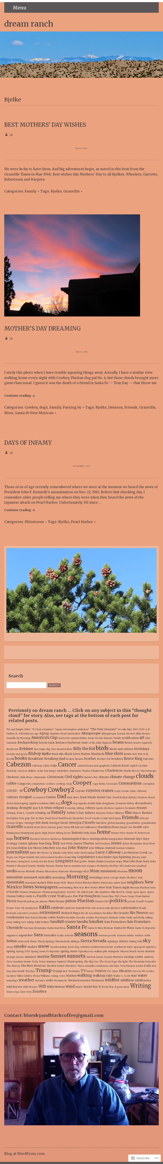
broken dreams (74, 759)
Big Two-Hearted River (59, 749)
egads (99, 808)
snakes (32, 947)
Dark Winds (88, 797)
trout (21, 971)
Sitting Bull (135, 941)
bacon (43, 742)
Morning (77, 876)
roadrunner (15, 917)
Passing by (72, 407)
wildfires (127, 980)
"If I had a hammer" (43, 729)
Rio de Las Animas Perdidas (97, 913)
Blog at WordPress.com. (24, 1153)
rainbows (70, 908)
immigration (99, 839)
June (33, 852)
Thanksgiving (75, 961)
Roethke (71, 917)
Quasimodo (31, 908)
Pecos (11, 901)
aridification (130, 738)
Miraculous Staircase (57, 871)
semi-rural (23, 941)
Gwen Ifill (68, 827)
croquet (25, 797)
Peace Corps (127, 896)
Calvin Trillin (50, 765)
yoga (16, 991)
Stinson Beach (128, 951)
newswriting (66, 887)
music (57, 882)
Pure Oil (19, 908)
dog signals (80, 803)
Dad (61, 796)
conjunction (38, 783)
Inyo (139, 839)
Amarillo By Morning (18, 738)
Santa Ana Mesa (56, 928)
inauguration (115, 839)
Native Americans (103, 882)
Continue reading (17, 395)
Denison (115, 407)
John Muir (61, 848)
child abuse (26, 777)
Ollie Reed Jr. (118, 892)
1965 (135, 729)
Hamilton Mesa (108, 827)
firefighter (12, 818)
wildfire (112, 980)
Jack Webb (67, 843)
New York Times (110, 887)
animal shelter (79, 738)
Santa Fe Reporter (145, 928)
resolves (34, 913)
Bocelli (10, 759)
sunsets (76, 956)
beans (118, 742)
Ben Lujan (39, 749)
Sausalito (50, 935)
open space (139, 892)
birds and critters (121, 749)
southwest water (123, 947)
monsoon (108, 871)
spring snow (68, 951)
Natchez (87, 882)
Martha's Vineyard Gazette (21, 866)
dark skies (73, 797)
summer (30, 957)
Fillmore (119, 813)
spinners (151, 947)
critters (12, 797)
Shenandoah (62, 941)
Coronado (112, 783)
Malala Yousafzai (105, 861)
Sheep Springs (46, 941)
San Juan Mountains (35, 928)
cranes (107, 790)
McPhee (114, 866)
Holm (93, 833)
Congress (24, 783)
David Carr (104, 797)
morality (45, 877)
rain (44, 906)
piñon (70, 901)
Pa (34, 896)
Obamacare (34, 892)
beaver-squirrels (142, 742)
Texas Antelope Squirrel (52, 961)
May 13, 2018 (81, 352)
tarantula (18, 961)
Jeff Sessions (102, 843)
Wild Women (30, 987)
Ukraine (125, 971)
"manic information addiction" (72, 729)
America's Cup (44, 737)
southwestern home (101, 947)
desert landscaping (17, 803)
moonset (30, 877)
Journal (110, 848)
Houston (35, 839)
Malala (91, 861)
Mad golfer (80, 861)
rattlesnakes (129, 908)
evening (40, 813)
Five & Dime (37, 818)
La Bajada (54, 852)
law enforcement (45, 857)
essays (141, 808)
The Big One (91, 961)
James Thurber (84, 843)
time (116, 966)
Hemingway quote (31, 833)
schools (69, 935)
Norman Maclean (140, 887)
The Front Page (108, 961)
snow (43, 946)
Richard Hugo (70, 913)
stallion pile (100, 951)
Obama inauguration (54, 892)
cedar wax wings (46, 770)
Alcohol (130, 733)
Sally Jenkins (42, 922)
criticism (141, 791)
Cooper (82, 782)
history (77, 833)
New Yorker (91, 887)
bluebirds (97, 754)
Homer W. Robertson (138, 833)
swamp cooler (133, 957)
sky (147, 940)
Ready (142, 908)
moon (135, 870)
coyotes (93, 790)
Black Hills (58, 754)
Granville (71, 191)
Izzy (56, 843)
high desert (48, 833)
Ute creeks (148, 971)
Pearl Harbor (82, 522)
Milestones (34, 522)
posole (131, 901)
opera (150, 892)
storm (140, 951)
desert (151, 797)
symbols (149, 957)
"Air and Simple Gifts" (18, 729)
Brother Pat (103, 759)
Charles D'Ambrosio (93, 770)
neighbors (135, 882)
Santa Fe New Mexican (34, 413)
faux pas (100, 813)
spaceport (139, 947)
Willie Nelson (56, 987)
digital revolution (39, 803)
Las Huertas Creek (135, 852)
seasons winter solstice (130, 935)
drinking (12, 808)
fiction (110, 813)
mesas (21, 871)
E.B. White (45, 808)
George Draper (15, 823)
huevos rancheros (51, 839)
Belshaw (26, 749)
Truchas (30, 971)
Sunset (58, 956)
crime (132, 791)
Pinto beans (56, 901)
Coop (69, 783)
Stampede (113, 951)
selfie (147, 935)
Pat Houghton (89, 896)
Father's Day (75, 813)
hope (9, 839)
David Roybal (119, 797)
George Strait (58, 823)
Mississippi (76, 871)
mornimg (58, 877)
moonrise (14, 877)
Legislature (86, 857)
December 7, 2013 (81, 466)
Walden (71, 975)
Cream (125, 791)
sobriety (85, 947)
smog (9, 947)
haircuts (79, 827)
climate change (122, 777)
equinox (119, 808)
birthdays (141, 749)
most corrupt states (115, 877)
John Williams (96, 848)
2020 (142, 729)
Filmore (136, 813)
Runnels (113, 917)
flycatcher (78, 818)
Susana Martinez (113, 957)
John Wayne (78, 848)
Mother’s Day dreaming (42, 328)
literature (11, 861)
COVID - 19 (14, 791)
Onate (129, 892)
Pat (75, 896)
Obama (24, 892)
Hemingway (13, 833)
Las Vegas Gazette (24, 857)
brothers (117, 759)
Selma (11, 941)
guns (60, 827)
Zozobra (39, 991)
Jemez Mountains (132, 843)
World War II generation (115, 987)
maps (119, 861)
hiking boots (63, 833)
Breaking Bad (54, 759)
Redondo (11, 913)
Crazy (117, 791)
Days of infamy (28, 442)
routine (90, 917)
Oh (78, 892)
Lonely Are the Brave (43, 861)
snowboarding (58, 947)
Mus (50, 882)
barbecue (73, 742)
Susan (99, 957)
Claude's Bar (91, 777)
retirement (49, 912)
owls (29, 896)
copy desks (99, 783)
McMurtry (102, 866)
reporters (22, 913)
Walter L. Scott (121, 976)
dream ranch (28, 24)
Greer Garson (48, 827)
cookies (50, 783)
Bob (134, 754)
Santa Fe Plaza (124, 928)
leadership (70, 857)
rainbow (57, 908)
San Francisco (115, 922)
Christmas (55, 777)
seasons (86, 934)
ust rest (136, 971)
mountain (15, 882)
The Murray (13, 966)
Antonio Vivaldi (112, 738)
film (128, 813)
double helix (94, 803)
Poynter (149, 901)
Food (88, 818)
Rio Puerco (139, 913)
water (142, 975)
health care (141, 827)
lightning (125, 857)
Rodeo (60, 917)
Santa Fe (76, 927)
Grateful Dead (32, 827)
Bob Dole (143, 754)
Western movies (79, 980)
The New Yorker (55, 966)
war (134, 975)
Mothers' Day (134, 877)
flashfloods (65, 818)
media (11, 871)
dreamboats (143, 803)
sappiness (12, 935)
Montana (122, 871)
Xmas (9, 991)
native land (120, 882)
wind (70, 986)
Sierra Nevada (93, 941)
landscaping (88, 852)
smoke (20, 946)
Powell (140, 901)
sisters (123, 941)
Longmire (64, 861)
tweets (90, 971)
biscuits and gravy (16, 754)
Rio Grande (121, 913)
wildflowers (143, 980)
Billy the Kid (84, 749)
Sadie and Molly (135, 917)
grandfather (133, 823)
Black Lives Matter (77, 754)
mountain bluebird (35, 882)
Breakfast (35, 759)
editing (80, 808)
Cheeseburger (149, 770)
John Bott (48, 848)
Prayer (10, 908)
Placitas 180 (102, 901)
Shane (33, 941)
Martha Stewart (46, 866)
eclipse (58, 808)
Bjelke (56, 191)
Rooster (80, 917)
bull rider (148, 759)
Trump (44, 970)
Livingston (24, 861)
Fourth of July (100, 818)
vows (62, 976)
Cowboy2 (61, 789)
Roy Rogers (101, 917)
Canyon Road (119, 765)
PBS (117, 896)
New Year (79, 887)
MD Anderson (127, 866)
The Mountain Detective (142, 961)
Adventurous (26, 733)
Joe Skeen (35, 848)
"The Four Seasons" (103, 729)
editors (90, 808)
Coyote (80, 791)
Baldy (51, 742)
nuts (153, 887)
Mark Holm (149, 861)
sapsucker (26, 935)
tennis (27, 961)
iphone (33, 843)
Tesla (35, 961)
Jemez (116, 843)
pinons (44, 901)
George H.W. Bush (36, 823)
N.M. (64, 882)
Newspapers (46, 887)
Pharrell (21, 901)
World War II (92, 987)
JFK (8, 848)
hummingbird (71, 839)
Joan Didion (19, 848)
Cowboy (31, 407)
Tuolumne (74, 971)
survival (90, 957)
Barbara (61, 742)
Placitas (85, 900)
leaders (59, 857)
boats (128, 754)
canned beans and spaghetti (93, 765)
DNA (52, 803)
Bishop (34, 753)
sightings (112, 941)
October (71, 892)
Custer (51, 797)
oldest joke (87, 892)
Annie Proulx (95, 738)
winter (79, 987)
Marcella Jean (132, 861)
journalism (17, 852)
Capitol (133, 765)
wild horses (14, 987)
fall (48, 813)
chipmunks (40, 777)
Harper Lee (126, 827)
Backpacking (28, 742)
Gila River (101, 823)
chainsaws (75, 770)
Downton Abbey (125, 803)
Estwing (11, 813)
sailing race (19, 922)
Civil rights (74, 777)
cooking (60, 783)
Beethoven (12, 749)
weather (26, 980)
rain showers (112, 908)
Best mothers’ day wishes (45, 124)
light (115, 857)
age (36, 733)
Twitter (100, 971)
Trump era (59, 971)
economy (70, 808)
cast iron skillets (26, 770)
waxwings (12, 980)
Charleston (113, 770)
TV (83, 971)
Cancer (67, 764)
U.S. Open (112, 971)
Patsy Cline (107, 896)
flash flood (51, 818)
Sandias (96, 921)
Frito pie (144, 818)
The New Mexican (33, 965)
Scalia (60, 935)
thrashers (71, 966)
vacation (11, 976)
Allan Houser (143, 733)
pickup (31, 901)
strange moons (15, 957)
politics (118, 900)
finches (147, 813)
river (151, 913)
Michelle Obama (35, 871)
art (141, 737)
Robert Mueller (39, 917)
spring (10, 951)
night (125, 887)
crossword (39, 797)
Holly (86, 833)
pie (37, 901)
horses (21, 838)
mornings (96, 877)
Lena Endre (104, 857)
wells (49, 980)
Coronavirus (130, 783)
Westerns (97, 980)
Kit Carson (43, 852)
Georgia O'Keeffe (82, 823)
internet (129, 839)
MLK (86, 871)
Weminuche (60, 980)
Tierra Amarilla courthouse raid (95, 966)
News (28, 887)
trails (147, 965)
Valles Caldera (24, 976)
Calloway (37, 765)
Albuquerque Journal (113, 733)
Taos (9, 961)
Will (42, 986)
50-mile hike (125, 729)
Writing (140, 985)
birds (102, 748)
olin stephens (102, 892)
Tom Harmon (127, 966)
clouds (145, 775)
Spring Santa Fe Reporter (45, 951)
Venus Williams (41, 976)
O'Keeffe (12, 892)
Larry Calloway (108, 852)
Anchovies (64, 738)
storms (150, 951)
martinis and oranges (84, 866)
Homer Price (118, 833)
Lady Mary (67, 852)
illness (85, 839)
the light (123, 961)
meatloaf (141, 866)
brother (90, 759)
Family (31, 191)
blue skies (114, 753)
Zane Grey (26, 991)
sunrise (43, 957)
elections (109, 808)
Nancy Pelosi (74, 882)
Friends (131, 407)
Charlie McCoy (131, 770)
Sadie (122, 917)
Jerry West (149, 843)
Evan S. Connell (25, 813)
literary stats (139, 857)
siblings (75, 941)
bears (128, 742)
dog (58, 803)
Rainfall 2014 (83, 908)
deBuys (132, 797)
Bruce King (133, 759)
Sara (38, 934)
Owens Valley (15, 896)
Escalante (130, 808)
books (21, 758)
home (103, 832)
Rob (27, 917)
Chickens (12, 777)
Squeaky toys (85, 951)
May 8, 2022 (81, 148)
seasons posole (107, 935)
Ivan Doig (45, 843)
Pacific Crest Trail (51, 896)
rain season (97, 908)
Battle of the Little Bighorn (96, 742)
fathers (90, 813)
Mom (8, 413)
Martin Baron (63, 866)
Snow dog (73, 947)
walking (84, 975)
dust (35, 808)
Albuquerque (91, 733)
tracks (139, 966)
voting (54, 976)
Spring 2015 (23, 951)
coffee (11, 783)
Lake (77, 852)
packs (68, 896)
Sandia (82, 922)
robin (52, 917)
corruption (148, 783)
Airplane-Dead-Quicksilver (65, 733)
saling (30, 922)
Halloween (91, 827)
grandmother (148, 823)
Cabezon (18, 764)
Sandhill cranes (63, 922)
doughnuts (108, 803)
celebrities (62, 770)
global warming (116, 823)
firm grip (24, 818)
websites (40, 980)
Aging (44, 733)
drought (25, 808)
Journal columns (125, 848)
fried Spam (114, 818)
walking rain (102, 975)
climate (103, 777)
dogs (43, 407)
